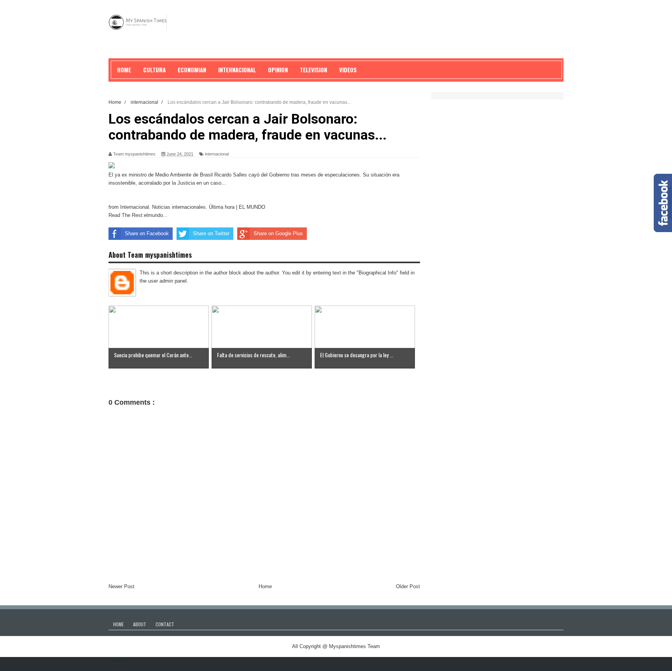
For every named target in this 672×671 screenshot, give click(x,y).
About (139, 624)
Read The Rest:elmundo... (138, 215)
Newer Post (121, 586)
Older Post (408, 586)
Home (265, 586)
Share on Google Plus (278, 233)
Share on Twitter (211, 233)
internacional (217, 154)
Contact (165, 624)
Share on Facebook (147, 233)
